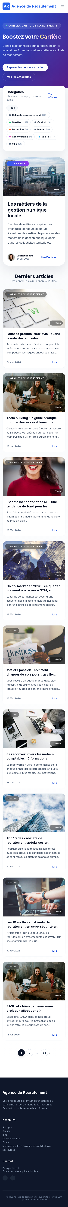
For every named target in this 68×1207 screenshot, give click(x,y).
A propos (7, 1127)
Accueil (6, 1131)
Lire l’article (48, 257)
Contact (7, 1142)
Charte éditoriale (11, 1138)
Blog (5, 1134)
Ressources (9, 1149)
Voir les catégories (19, 76)
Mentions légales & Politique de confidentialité (27, 1146)
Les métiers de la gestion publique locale (27, 209)
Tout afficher (52, 96)
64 (44, 1052)
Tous (12, 107)
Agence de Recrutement (30, 6)
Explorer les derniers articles (25, 67)
